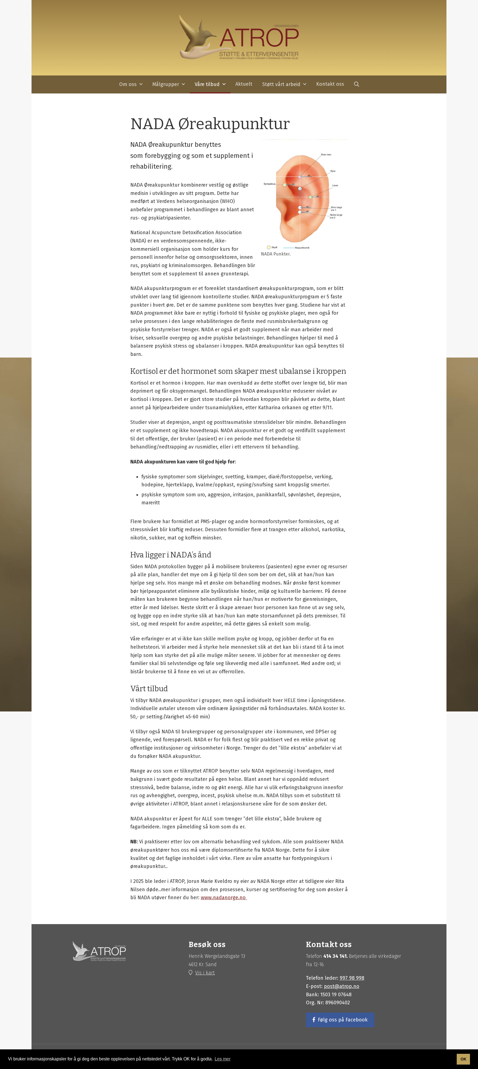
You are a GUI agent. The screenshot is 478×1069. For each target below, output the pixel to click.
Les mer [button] (222, 1059)
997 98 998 (352, 978)
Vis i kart (205, 973)
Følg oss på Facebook (343, 1020)
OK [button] (463, 1059)
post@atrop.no (341, 986)
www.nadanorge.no (224, 898)
